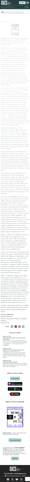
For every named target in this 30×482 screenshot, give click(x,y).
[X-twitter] (12, 479)
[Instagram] (21, 479)
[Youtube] (17, 479)
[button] (27, 2)
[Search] (27, 7)
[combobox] (13, 7)
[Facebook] (8, 479)
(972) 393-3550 (8, 473)
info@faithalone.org (20, 473)
